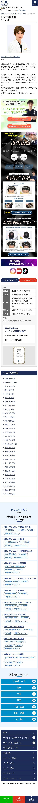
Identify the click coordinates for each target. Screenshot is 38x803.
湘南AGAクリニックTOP (8, 13)
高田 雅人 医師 (10, 425)
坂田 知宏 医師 (10, 467)
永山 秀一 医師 (10, 471)
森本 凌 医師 (9, 398)
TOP (5, 733)
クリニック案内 (9, 758)
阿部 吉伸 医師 (10, 421)
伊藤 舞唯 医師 (10, 452)
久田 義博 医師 (10, 436)
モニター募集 (8, 768)
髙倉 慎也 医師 (10, 386)
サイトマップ (8, 773)
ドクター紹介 (22, 13)
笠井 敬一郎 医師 (11, 382)
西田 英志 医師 (10, 428)
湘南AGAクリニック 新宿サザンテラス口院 (20, 578)
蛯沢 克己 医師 (10, 413)
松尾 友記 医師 (10, 475)
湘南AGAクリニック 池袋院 (14, 590)
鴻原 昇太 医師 (10, 478)
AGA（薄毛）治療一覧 (12, 743)
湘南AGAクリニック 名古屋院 (15, 614)
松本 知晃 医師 (10, 486)
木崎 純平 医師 (10, 490)
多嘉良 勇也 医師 (11, 444)
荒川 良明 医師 (10, 482)
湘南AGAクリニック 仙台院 (14, 539)
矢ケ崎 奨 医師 (10, 494)
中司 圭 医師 (9, 409)
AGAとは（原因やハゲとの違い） (17, 738)
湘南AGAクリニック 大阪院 (14, 627)
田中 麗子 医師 (10, 463)
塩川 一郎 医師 (10, 417)
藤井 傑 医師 (9, 390)
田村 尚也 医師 (10, 448)
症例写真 (6, 753)
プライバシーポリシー (12, 778)
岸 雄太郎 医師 (10, 455)
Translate (22, 10)
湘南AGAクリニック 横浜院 (17, 602)
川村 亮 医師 (9, 394)
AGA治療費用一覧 (10, 748)
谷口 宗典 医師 (10, 440)
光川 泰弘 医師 (10, 405)
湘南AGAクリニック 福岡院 (14, 654)
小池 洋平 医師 (10, 432)
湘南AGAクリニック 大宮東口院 (18, 551)
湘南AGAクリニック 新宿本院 (10, 57)
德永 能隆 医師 (10, 402)
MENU (35, 4)
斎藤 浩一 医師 (10, 378)
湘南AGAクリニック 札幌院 (17, 527)
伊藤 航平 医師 (10, 459)
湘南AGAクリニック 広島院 (14, 639)
